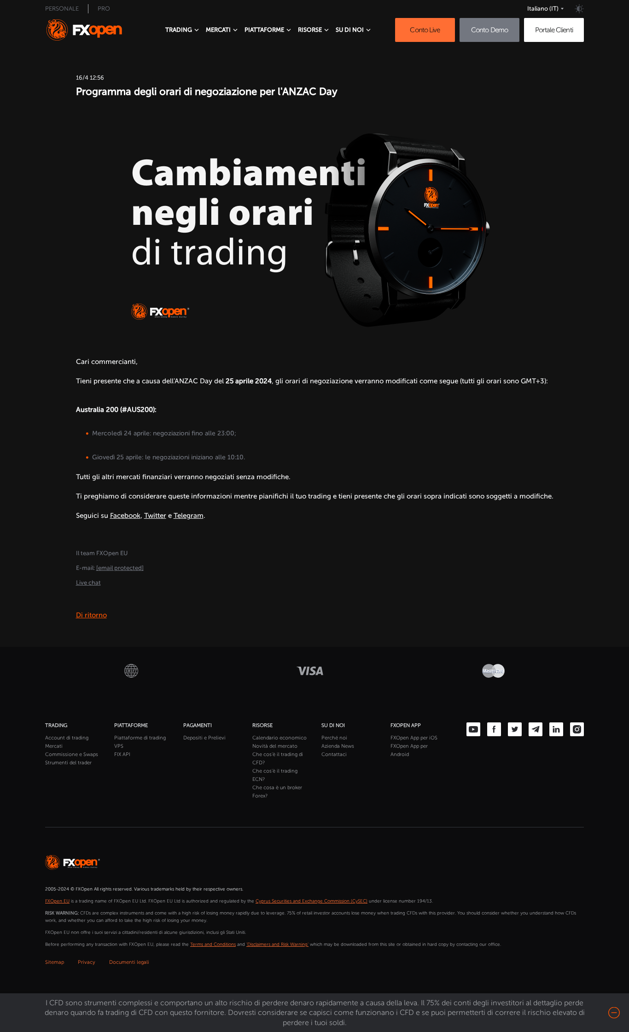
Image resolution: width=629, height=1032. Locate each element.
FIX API (122, 754)
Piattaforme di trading (140, 738)
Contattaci (334, 754)
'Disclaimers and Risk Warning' (277, 944)
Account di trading (66, 738)
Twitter (155, 515)
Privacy (86, 962)
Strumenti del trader (68, 763)
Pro (104, 8)
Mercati (54, 746)
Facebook (125, 515)
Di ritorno (91, 615)
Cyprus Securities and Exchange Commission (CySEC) (311, 901)
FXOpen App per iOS (413, 738)
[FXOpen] (92, 30)
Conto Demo (489, 30)
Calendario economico (279, 738)
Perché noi (334, 738)
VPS (118, 746)
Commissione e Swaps (71, 754)
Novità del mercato (274, 746)
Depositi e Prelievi (204, 738)
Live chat (88, 582)
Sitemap (54, 962)
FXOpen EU (57, 901)
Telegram (189, 515)
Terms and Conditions (213, 944)
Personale (62, 8)
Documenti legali (129, 962)
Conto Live (425, 30)
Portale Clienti (554, 30)
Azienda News (337, 746)
